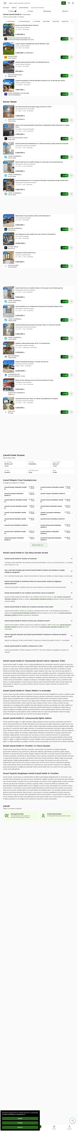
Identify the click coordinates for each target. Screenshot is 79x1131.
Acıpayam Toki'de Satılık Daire (25, 252)
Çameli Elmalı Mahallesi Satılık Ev (15, 520)
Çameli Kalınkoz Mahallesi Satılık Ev (49, 532)
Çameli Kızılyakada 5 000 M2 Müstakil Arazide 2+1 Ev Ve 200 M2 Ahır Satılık (40, 80)
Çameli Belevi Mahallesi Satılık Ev (51, 507)
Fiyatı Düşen (46, 21)
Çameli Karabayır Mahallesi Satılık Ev (14, 539)
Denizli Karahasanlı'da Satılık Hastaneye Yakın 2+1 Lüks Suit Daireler (38, 325)
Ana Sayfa (6, 7)
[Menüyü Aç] (5, 3)
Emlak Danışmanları (54, 814)
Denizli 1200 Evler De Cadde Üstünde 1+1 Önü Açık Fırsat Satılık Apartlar (39, 162)
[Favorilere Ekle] (71, 39)
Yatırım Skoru (11, 21)
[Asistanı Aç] (72, 1120)
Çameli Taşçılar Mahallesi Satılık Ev (52, 493)
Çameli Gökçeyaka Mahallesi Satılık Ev (50, 526)
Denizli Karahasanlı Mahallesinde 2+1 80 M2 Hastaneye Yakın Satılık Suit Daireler (41, 143)
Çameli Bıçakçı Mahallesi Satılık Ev (15, 488)
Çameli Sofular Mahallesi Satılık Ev (24, 613)
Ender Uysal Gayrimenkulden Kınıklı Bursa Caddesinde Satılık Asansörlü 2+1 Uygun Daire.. (42, 126)
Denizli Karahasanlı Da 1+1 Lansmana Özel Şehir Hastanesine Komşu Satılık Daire (41, 180)
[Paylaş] (73, 3)
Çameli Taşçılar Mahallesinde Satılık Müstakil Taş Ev (32, 43)
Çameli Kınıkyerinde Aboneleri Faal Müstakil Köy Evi (32, 62)
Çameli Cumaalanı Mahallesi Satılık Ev (50, 513)
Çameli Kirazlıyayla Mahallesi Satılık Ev (50, 539)
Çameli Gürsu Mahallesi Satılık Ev (15, 532)
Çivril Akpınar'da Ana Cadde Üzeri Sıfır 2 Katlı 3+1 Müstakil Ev (35, 234)
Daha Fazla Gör (37, 545)
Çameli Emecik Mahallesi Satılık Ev (52, 519)
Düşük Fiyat (65, 21)
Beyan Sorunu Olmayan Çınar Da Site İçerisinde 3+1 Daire (34, 380)
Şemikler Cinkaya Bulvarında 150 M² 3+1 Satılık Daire (32, 343)
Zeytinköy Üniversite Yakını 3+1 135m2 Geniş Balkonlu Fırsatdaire (36, 398)
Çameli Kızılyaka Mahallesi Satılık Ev (13, 494)
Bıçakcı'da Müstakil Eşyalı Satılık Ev (27, 25)
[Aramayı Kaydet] (69, 3)
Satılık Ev (14, 7)
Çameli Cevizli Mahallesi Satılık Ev (15, 513)
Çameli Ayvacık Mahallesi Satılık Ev (15, 507)
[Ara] (63, 3)
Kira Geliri (37, 21)
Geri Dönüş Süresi (25, 21)
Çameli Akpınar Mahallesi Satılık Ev (15, 501)
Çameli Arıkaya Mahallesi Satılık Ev (51, 501)
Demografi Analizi (17, 814)
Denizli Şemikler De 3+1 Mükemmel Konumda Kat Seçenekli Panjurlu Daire (39, 306)
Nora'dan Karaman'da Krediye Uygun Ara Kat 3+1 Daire (33, 106)
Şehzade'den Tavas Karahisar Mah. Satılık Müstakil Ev (32, 216)
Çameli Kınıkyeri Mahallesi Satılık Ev (52, 488)
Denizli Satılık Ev (24, 7)
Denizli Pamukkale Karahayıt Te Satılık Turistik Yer (31, 361)
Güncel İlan (56, 21)
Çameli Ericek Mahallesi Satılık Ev (16, 525)
